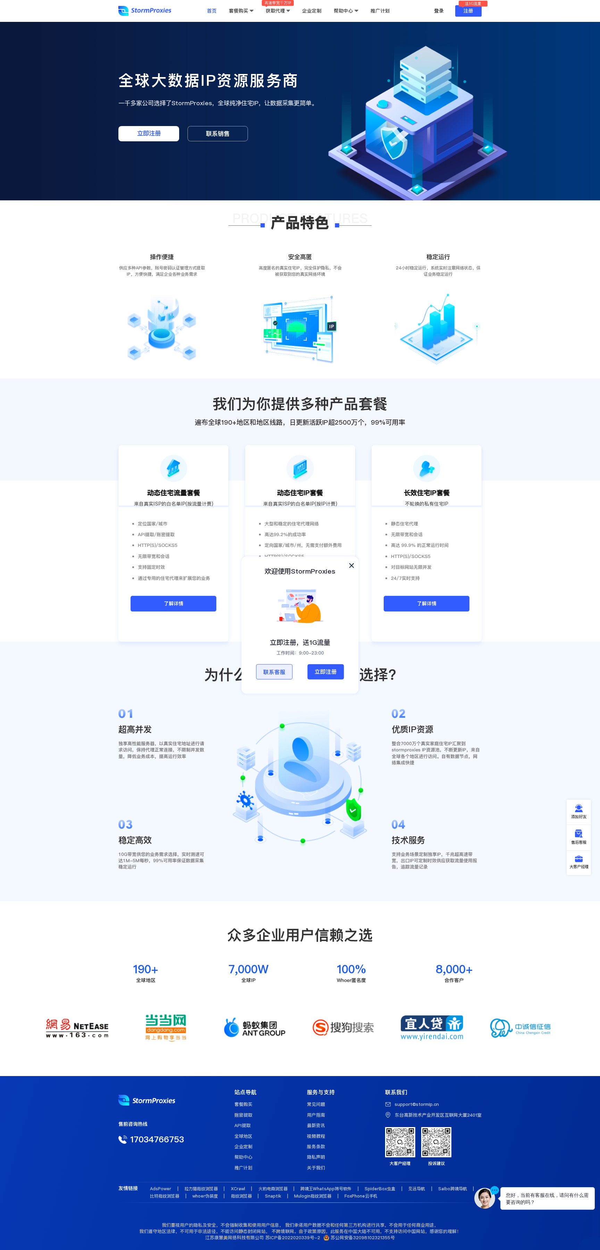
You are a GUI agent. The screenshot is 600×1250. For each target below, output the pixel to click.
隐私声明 (316, 1157)
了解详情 (173, 603)
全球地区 (243, 1136)
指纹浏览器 (241, 1196)
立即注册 (326, 671)
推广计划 (243, 1168)
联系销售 (218, 134)
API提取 (242, 1125)
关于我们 (316, 1168)
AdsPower (160, 1189)
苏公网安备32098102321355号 (362, 1237)
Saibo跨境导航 (452, 1189)
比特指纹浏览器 (164, 1196)
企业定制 (243, 1146)
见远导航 (416, 1189)
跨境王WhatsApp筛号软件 (325, 1189)
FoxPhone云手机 (360, 1196)
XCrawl (238, 1189)
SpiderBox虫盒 (380, 1189)
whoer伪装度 (205, 1196)
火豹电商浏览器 (273, 1189)
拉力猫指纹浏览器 (201, 1189)
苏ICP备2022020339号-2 (292, 1237)
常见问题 (316, 1104)
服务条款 (316, 1146)
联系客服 (274, 672)
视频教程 (316, 1136)
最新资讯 (316, 1125)
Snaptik (273, 1196)
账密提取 (243, 1115)
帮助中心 (243, 1157)
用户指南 (316, 1115)
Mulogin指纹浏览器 (312, 1196)
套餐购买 (243, 1104)
